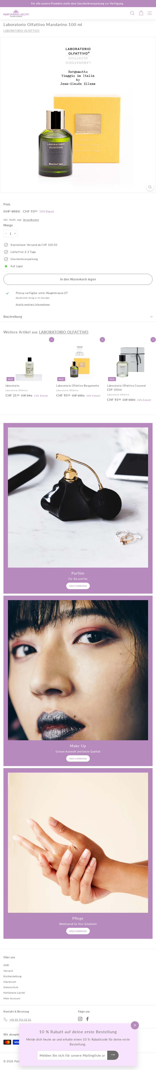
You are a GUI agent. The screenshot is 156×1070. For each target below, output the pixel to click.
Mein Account (11, 998)
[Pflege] (78, 843)
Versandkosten (31, 219)
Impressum (9, 981)
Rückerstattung (12, 976)
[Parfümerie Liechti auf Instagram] (80, 1019)
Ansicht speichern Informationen (33, 304)
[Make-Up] (78, 670)
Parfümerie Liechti (14, 992)
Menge (8, 225)
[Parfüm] (78, 497)
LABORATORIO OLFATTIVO (21, 30)
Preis (6, 204)
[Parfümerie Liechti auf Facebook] (87, 1019)
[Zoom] (150, 187)
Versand (8, 970)
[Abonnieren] (113, 1055)
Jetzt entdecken (78, 585)
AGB (6, 965)
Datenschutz (10, 987)
